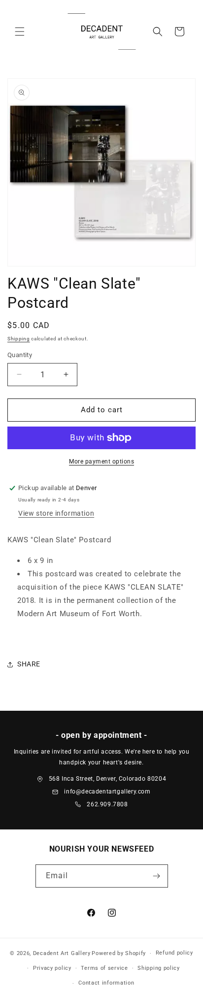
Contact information (106, 983)
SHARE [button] (28, 664)
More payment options (101, 461)
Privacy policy (52, 968)
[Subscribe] (157, 876)
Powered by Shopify (119, 953)
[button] (20, 31)
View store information (56, 513)
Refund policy (174, 953)
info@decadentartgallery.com (107, 791)
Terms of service (104, 968)
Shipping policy (158, 968)
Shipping (18, 338)
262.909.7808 (107, 804)
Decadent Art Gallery (62, 953)
